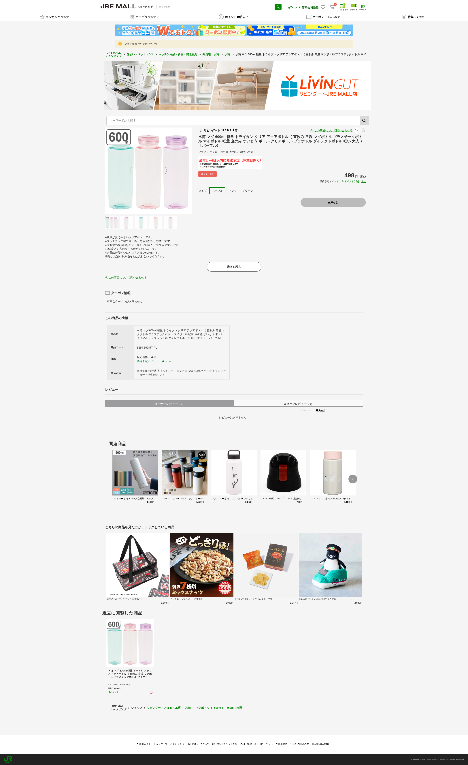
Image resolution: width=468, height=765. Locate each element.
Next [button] (163, 170)
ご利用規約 (246, 744)
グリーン (247, 190)
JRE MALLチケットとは (224, 744)
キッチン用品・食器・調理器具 (178, 54)
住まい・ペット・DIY (140, 54)
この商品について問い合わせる (333, 130)
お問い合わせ (177, 744)
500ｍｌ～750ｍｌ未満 (228, 707)
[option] (148, 171)
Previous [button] (133, 170)
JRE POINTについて (198, 744)
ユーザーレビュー (169, 403)
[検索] (364, 120)
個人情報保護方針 (321, 744)
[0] (332, 7)
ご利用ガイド (144, 744)
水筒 (227, 54)
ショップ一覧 (160, 744)
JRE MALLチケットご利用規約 (270, 744)
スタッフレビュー (298, 403)
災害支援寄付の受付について (141, 43)
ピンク (233, 190)
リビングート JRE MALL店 (164, 707)
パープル (217, 190)
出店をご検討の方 (299, 744)
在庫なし (333, 202)
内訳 (363, 181)
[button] (352, 479)
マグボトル (202, 707)
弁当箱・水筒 (211, 54)
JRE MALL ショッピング (113, 54)
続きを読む (234, 266)
